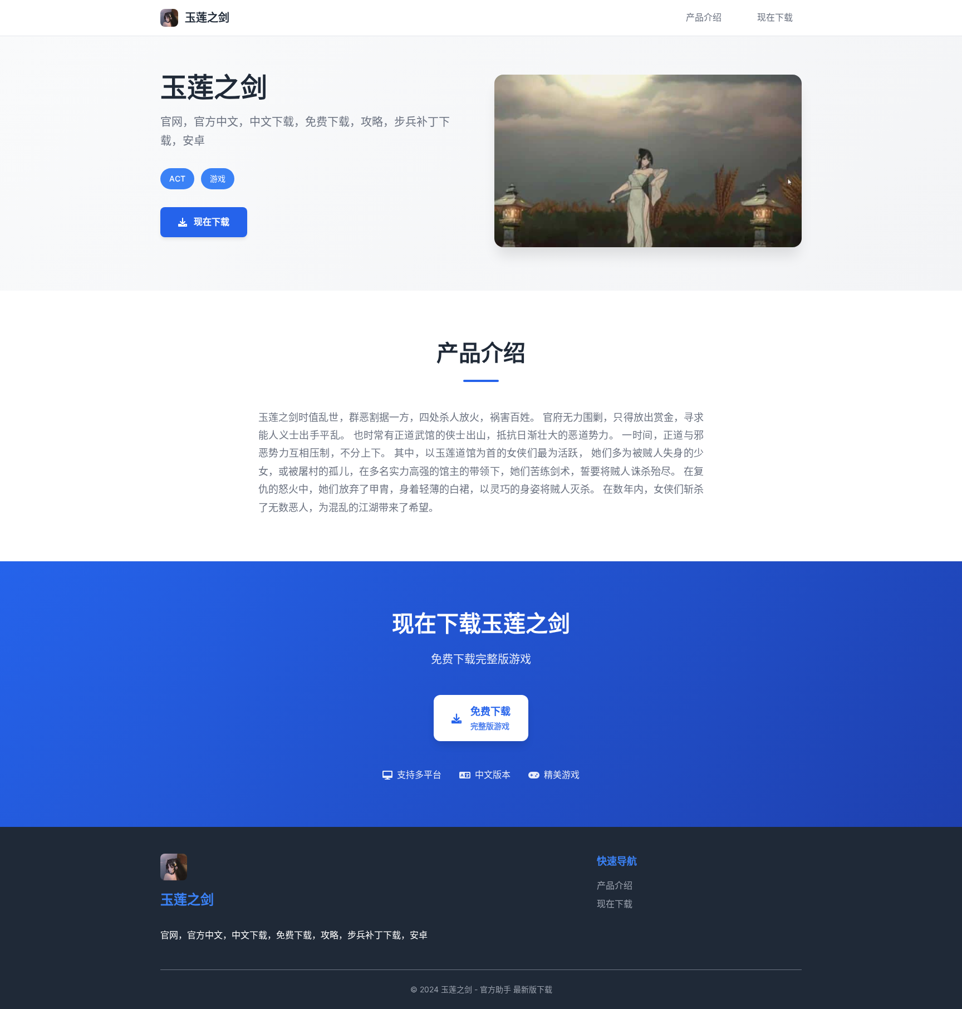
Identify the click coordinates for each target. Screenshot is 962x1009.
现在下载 (775, 17)
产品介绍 (703, 17)
